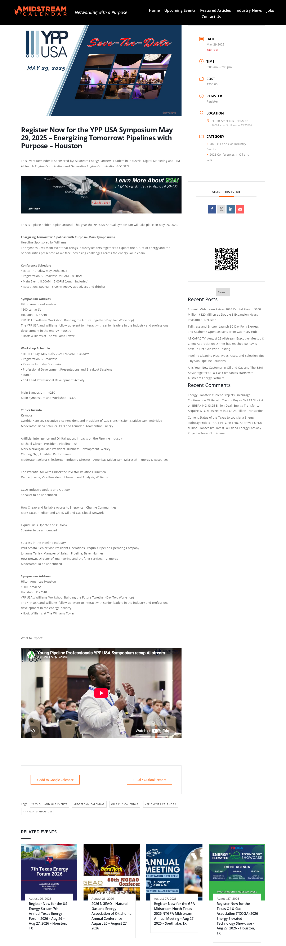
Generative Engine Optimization (93, 166)
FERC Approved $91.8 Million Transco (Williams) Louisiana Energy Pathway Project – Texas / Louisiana (225, 428)
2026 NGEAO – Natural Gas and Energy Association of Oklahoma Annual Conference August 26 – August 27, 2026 (111, 915)
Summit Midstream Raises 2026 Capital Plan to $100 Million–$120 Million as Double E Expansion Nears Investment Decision (224, 314)
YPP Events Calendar (160, 804)
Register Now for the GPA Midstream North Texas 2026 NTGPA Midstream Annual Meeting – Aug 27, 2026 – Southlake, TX (174, 913)
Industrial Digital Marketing (148, 161)
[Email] (240, 209)
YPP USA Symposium (37, 811)
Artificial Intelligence (35, 438)
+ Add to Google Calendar (55, 780)
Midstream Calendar (89, 804)
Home (154, 11)
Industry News (249, 11)
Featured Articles (215, 11)
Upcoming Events (180, 11)
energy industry (60, 331)
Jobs (270, 11)
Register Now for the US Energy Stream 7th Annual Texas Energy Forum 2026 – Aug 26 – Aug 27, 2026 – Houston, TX (48, 915)
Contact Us (211, 17)
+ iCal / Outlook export (149, 780)
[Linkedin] (231, 209)
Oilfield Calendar (125, 804)
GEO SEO (122, 166)
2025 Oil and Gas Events (49, 804)
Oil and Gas (73, 513)
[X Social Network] (221, 209)
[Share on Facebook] (212, 209)
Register (212, 101)
